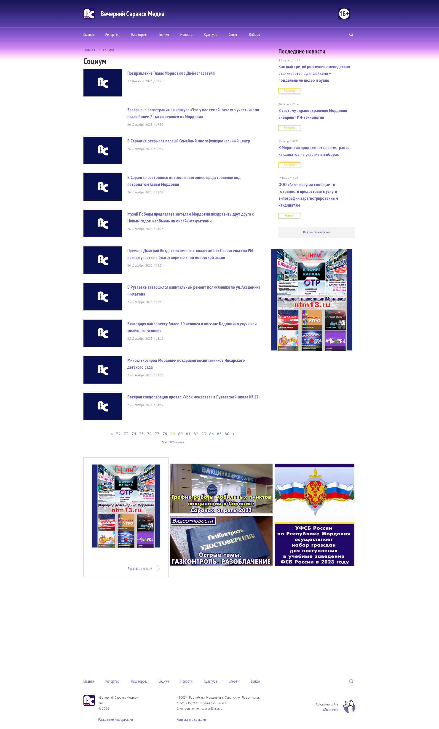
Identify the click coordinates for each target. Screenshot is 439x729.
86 (227, 433)
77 (157, 433)
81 (188, 433)
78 (165, 433)
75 (141, 433)
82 (196, 433)
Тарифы (254, 681)
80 (180, 433)
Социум (163, 34)
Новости (186, 34)
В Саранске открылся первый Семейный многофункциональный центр (188, 141)
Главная (88, 34)
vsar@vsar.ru (213, 708)
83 (203, 433)
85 (219, 433)
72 (118, 433)
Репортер (112, 34)
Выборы (254, 34)
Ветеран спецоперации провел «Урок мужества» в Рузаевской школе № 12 (193, 397)
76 (149, 433)
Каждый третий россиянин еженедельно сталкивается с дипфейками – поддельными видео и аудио (314, 73)
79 (172, 433)
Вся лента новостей (316, 232)
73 (126, 433)
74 (133, 433)
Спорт (233, 34)
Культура (210, 34)
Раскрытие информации (115, 719)
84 (211, 433)
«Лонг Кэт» (330, 709)
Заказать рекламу (140, 568)
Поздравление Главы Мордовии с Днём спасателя (171, 73)
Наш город (139, 34)
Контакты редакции (191, 719)
